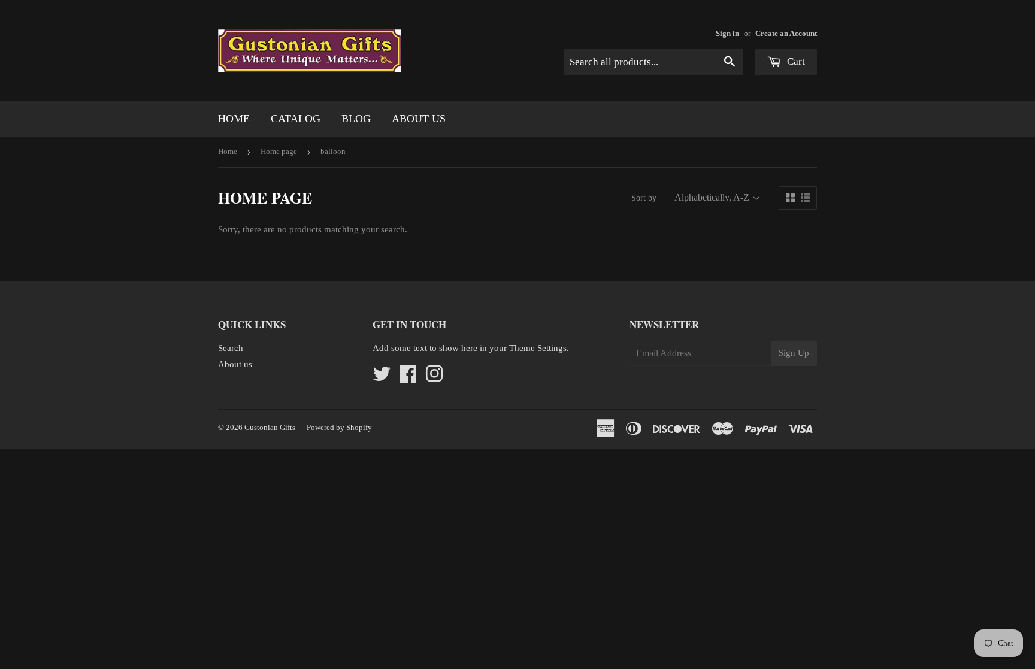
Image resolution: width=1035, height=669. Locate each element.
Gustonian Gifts (269, 427)
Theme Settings (538, 348)
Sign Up (794, 353)
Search (230, 348)
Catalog (295, 119)
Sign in (727, 33)
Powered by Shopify (339, 427)
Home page (279, 151)
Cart (795, 61)
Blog (356, 119)
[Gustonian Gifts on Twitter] (382, 378)
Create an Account (786, 33)
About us (419, 119)
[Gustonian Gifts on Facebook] (408, 378)
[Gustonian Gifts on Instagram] (434, 378)
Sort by (643, 197)
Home (234, 119)
